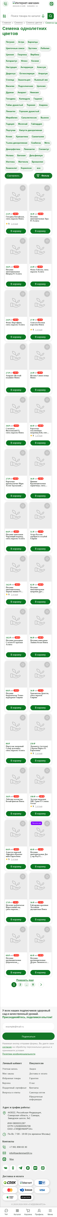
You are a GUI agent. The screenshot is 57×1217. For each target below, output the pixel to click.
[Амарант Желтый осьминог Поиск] (16, 356)
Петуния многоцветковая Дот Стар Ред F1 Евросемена (39, 854)
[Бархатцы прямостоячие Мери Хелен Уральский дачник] (16, 462)
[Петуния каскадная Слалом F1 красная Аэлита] (16, 621)
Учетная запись (9, 1069)
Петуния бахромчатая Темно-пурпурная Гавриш (15, 695)
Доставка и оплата (38, 1073)
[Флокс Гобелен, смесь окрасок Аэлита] (40, 250)
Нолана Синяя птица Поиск (39, 377)
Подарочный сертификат (14, 1088)
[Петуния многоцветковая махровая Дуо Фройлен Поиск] (40, 568)
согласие (7, 1047)
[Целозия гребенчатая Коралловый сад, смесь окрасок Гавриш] (16, 886)
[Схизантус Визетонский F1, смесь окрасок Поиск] (16, 409)
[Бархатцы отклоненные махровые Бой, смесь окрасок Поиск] (40, 409)
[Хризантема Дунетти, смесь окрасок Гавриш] (40, 674)
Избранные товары (11, 1078)
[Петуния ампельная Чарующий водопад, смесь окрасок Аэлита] (16, 515)
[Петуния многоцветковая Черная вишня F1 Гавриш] (16, 568)
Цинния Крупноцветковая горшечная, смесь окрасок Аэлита (38, 484)
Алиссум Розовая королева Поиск (37, 324)
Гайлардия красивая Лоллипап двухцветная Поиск (39, 907)
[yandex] (28, 1168)
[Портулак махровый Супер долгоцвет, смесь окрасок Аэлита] (16, 727)
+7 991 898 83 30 (18, 1147)
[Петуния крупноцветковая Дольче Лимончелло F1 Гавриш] (40, 939)
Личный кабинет (12, 1063)
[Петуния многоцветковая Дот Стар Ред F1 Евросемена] (40, 833)
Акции (32, 1069)
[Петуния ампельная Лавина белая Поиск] (40, 621)
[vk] (5, 1168)
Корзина (6, 1083)
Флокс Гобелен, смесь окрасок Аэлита (39, 271)
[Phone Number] (5, 4)
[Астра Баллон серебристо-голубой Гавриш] (40, 515)
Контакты (33, 1088)
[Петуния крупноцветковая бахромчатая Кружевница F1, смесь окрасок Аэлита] (16, 939)
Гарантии (33, 1078)
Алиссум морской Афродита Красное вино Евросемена (14, 854)
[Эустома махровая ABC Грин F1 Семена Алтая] (40, 780)
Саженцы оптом (37, 1092)
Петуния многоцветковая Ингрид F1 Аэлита (14, 272)
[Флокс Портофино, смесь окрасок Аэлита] (16, 303)
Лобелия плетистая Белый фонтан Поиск (15, 800)
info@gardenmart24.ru (20, 1153)
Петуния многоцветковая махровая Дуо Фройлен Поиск (37, 590)
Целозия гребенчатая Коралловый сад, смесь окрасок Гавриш (15, 907)
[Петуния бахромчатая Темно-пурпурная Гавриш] (16, 674)
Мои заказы (8, 1073)
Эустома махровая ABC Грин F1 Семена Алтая (39, 801)
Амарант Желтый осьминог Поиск (13, 377)
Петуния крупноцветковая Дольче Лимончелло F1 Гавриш (39, 960)
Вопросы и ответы (11, 1092)
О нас (32, 1083)
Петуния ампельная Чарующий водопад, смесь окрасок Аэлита (15, 537)
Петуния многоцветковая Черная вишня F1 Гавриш (13, 590)
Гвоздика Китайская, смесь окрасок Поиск (15, 218)
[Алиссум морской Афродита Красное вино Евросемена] (16, 833)
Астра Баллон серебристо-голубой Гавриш (38, 537)
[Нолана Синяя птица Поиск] (40, 356)
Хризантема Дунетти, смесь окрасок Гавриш (39, 695)
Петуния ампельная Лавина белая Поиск (39, 641)
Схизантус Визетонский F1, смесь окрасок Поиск (15, 431)
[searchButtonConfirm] (51, 16)
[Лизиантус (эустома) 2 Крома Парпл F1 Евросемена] (40, 727)
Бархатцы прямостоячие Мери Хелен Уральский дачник (14, 484)
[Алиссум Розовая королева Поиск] (40, 303)
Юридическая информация (36, 1098)
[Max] (51, 4)
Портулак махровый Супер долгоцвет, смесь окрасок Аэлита (15, 748)
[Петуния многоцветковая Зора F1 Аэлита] (40, 197)
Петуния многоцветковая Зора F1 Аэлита (39, 219)
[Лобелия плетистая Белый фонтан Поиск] (16, 780)
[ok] (13, 1168)
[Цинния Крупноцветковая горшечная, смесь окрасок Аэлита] (40, 462)
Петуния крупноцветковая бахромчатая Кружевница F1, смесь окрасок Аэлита (15, 960)
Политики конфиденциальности (18, 1054)
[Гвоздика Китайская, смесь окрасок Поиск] (16, 197)
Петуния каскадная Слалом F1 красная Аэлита (14, 642)
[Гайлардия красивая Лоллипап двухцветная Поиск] (40, 886)
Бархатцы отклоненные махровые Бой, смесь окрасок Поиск (39, 431)
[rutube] (35, 1168)
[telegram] (20, 1168)
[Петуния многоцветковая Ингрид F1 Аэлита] (16, 250)
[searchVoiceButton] (43, 16)
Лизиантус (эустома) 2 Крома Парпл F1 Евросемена (39, 748)
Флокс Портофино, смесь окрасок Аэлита (15, 324)
